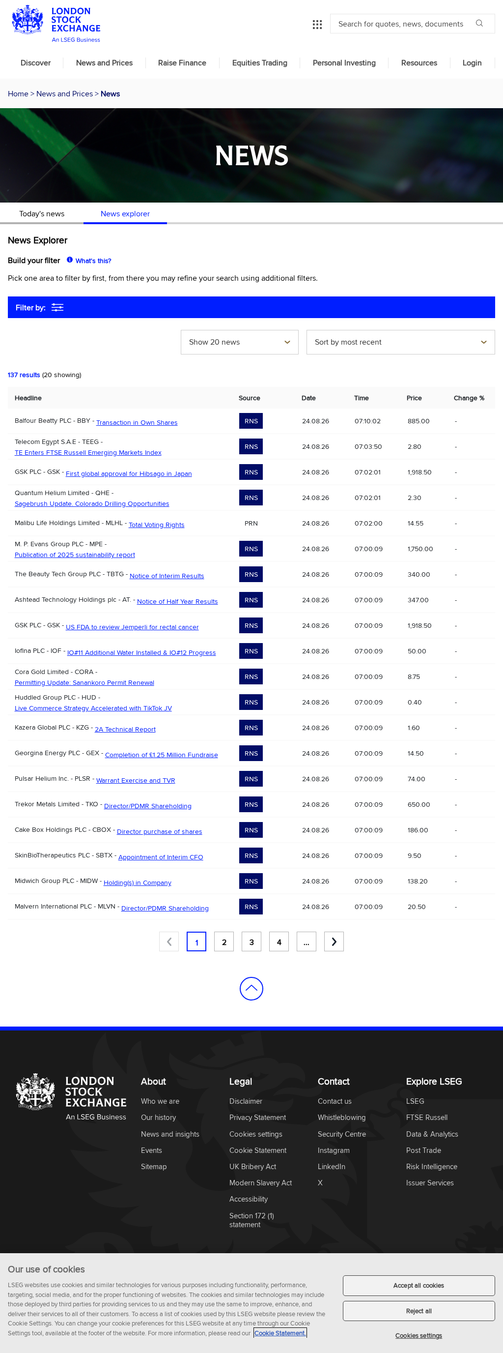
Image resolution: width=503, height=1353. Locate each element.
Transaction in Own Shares (137, 422)
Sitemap (154, 1167)
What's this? (93, 260)
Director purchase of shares (159, 831)
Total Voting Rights (157, 524)
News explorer (125, 213)
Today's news (41, 213)
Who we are (160, 1101)
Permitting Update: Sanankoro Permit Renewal (84, 682)
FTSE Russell (426, 1117)
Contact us (335, 1101)
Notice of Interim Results (167, 575)
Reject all (419, 1310)
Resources (419, 63)
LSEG (415, 1101)
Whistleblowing (342, 1117)
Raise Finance (182, 63)
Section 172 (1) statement (251, 1220)
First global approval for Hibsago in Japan (129, 473)
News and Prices (104, 63)
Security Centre (342, 1134)
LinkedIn (331, 1167)
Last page (334, 941)
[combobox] (239, 343)
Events (151, 1150)
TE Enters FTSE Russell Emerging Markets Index (88, 452)
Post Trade (423, 1150)
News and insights (170, 1134)
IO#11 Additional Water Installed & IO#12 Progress (141, 652)
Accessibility (248, 1199)
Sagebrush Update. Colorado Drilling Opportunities (92, 503)
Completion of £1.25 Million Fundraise (161, 754)
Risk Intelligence (431, 1167)
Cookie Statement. (280, 1332)
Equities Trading (259, 63)
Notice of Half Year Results (177, 601)
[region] (251, 1303)
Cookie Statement (257, 1150)
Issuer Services (430, 1183)
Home (19, 93)
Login (472, 63)
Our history (158, 1117)
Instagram (334, 1150)
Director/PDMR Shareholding (148, 805)
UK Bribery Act (252, 1167)
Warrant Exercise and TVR (135, 780)
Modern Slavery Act (260, 1183)
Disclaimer (245, 1101)
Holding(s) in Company (137, 882)
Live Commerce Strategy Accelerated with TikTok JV (93, 708)
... (306, 942)
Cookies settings (418, 1335)
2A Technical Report (125, 729)
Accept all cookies (418, 1285)
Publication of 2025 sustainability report (75, 554)
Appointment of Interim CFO (160, 856)
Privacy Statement (257, 1117)
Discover (36, 63)
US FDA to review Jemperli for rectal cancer (132, 626)
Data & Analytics (432, 1134)
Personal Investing (344, 63)
